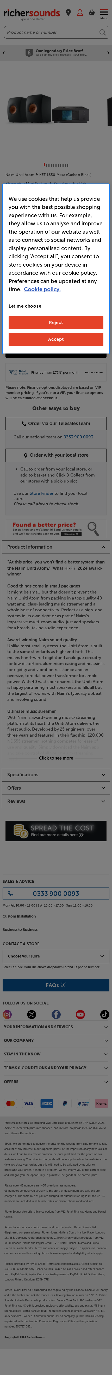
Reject (56, 322)
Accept (56, 339)
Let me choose (25, 306)
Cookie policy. (42, 289)
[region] (56, 269)
